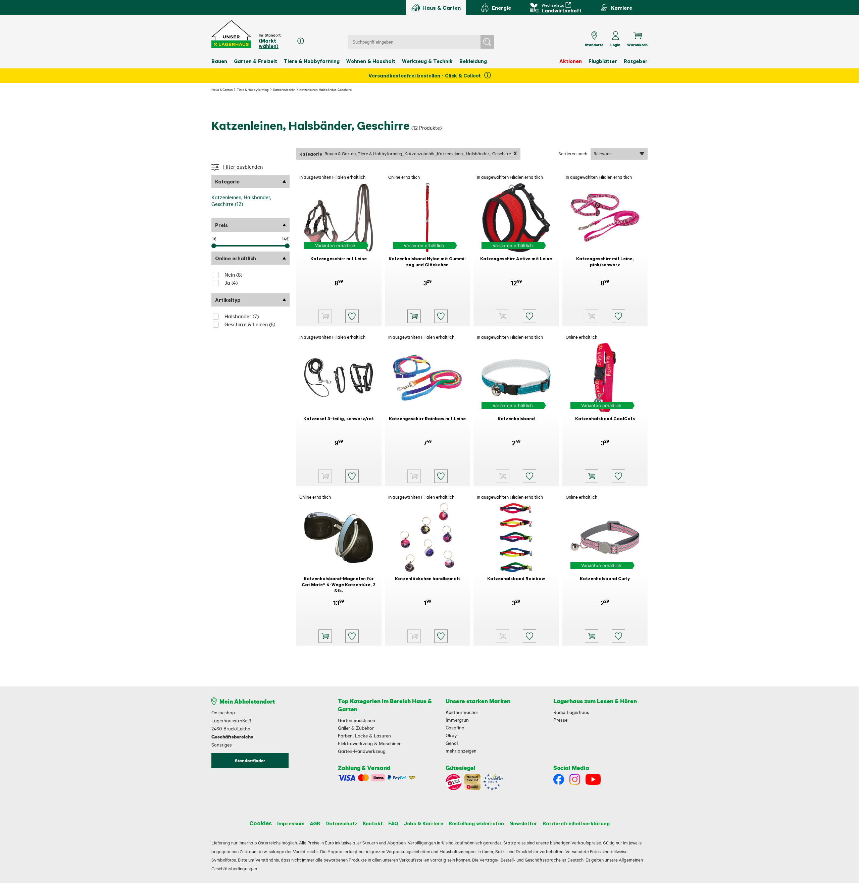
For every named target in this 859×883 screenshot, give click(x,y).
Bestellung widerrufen (476, 823)
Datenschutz (341, 823)
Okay (451, 735)
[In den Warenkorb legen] (414, 316)
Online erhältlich (235, 258)
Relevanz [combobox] (603, 153)
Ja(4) (231, 283)
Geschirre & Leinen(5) (249, 324)
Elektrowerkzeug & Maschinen (370, 743)
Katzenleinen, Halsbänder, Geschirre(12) (241, 200)
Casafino (455, 728)
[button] (231, 34)
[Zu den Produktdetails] (325, 316)
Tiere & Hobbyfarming (312, 61)
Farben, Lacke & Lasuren (364, 736)
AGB (315, 823)
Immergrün (457, 720)
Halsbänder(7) (241, 316)
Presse (560, 720)
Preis (221, 225)
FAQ (393, 823)
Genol (452, 743)
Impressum (290, 823)
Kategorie (227, 181)
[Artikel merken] (352, 316)
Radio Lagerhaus (571, 712)
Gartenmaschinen (356, 720)
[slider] (213, 245)
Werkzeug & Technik (427, 61)
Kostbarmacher (462, 712)
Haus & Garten (222, 90)
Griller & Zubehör (356, 728)
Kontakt (373, 823)
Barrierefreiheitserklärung (576, 823)
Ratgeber (636, 61)
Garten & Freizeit (255, 61)
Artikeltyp (228, 299)
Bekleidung (473, 61)
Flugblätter (603, 61)
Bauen (219, 61)
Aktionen (570, 61)
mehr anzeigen (461, 751)
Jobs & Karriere (423, 823)
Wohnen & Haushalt (370, 61)
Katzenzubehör (284, 90)
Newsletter (523, 823)
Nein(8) (233, 275)
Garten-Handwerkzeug (362, 751)
